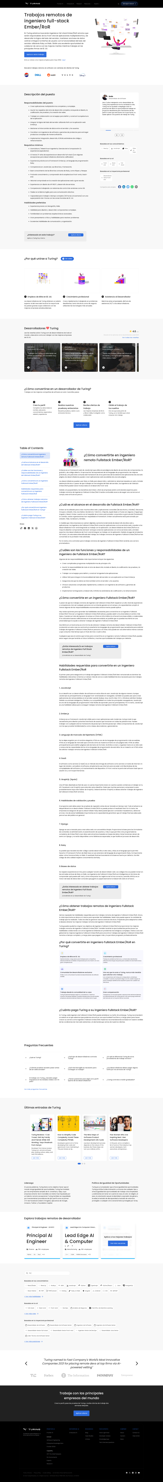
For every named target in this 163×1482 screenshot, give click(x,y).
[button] (119, 110)
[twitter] (127, 187)
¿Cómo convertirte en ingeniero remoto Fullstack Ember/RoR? (33, 455)
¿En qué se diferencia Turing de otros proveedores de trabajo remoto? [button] (120, 1057)
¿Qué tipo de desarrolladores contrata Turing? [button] (82, 1057)
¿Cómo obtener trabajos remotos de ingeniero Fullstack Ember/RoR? (34, 500)
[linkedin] (123, 187)
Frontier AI (60, 3)
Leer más (36, 1158)
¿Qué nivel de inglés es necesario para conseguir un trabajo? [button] (82, 1069)
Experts (96, 3)
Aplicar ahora (76, 235)
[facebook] (119, 187)
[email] (136, 186)
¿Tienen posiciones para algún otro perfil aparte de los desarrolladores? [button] (83, 1080)
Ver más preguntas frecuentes (35, 1089)
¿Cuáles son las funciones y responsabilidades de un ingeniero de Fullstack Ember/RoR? (34, 472)
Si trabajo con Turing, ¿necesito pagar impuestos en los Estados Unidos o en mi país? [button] (44, 1080)
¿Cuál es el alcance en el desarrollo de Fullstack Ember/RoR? (34, 463)
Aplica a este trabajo (35, 54)
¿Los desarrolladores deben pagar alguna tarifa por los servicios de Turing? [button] (122, 1069)
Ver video (68, 259)
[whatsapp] (132, 187)
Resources (87, 3)
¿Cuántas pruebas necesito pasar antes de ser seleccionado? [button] (44, 1069)
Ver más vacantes (117, 1243)
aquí (63, 60)
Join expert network (128, 3)
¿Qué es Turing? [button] (35, 1057)
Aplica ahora (110, 646)
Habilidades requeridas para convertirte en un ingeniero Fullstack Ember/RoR (32, 491)
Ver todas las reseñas (130, 337)
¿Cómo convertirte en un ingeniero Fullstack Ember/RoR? (34, 482)
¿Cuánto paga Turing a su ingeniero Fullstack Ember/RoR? (33, 516)
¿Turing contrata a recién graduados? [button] (121, 1080)
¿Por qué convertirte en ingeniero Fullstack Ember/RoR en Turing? (34, 508)
